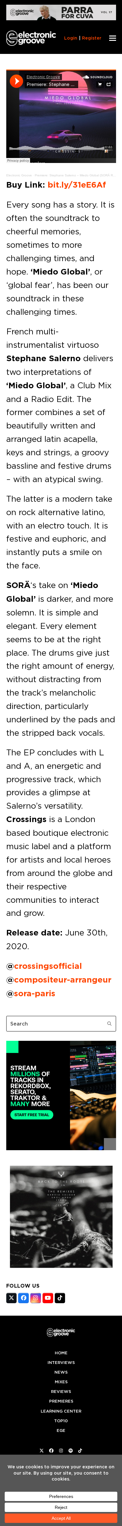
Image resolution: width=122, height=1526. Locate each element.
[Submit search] (109, 1024)
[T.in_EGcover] (61, 1269)
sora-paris (34, 993)
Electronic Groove (19, 175)
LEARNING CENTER (61, 1411)
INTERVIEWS (61, 1362)
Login (70, 38)
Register (91, 38)
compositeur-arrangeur (62, 979)
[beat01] (61, 1148)
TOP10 (61, 1420)
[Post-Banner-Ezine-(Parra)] (61, 19)
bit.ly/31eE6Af (77, 184)
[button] (112, 38)
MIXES (61, 1382)
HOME (61, 1353)
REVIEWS (61, 1391)
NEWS (61, 1372)
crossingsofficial (48, 966)
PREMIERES (61, 1401)
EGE (61, 1430)
